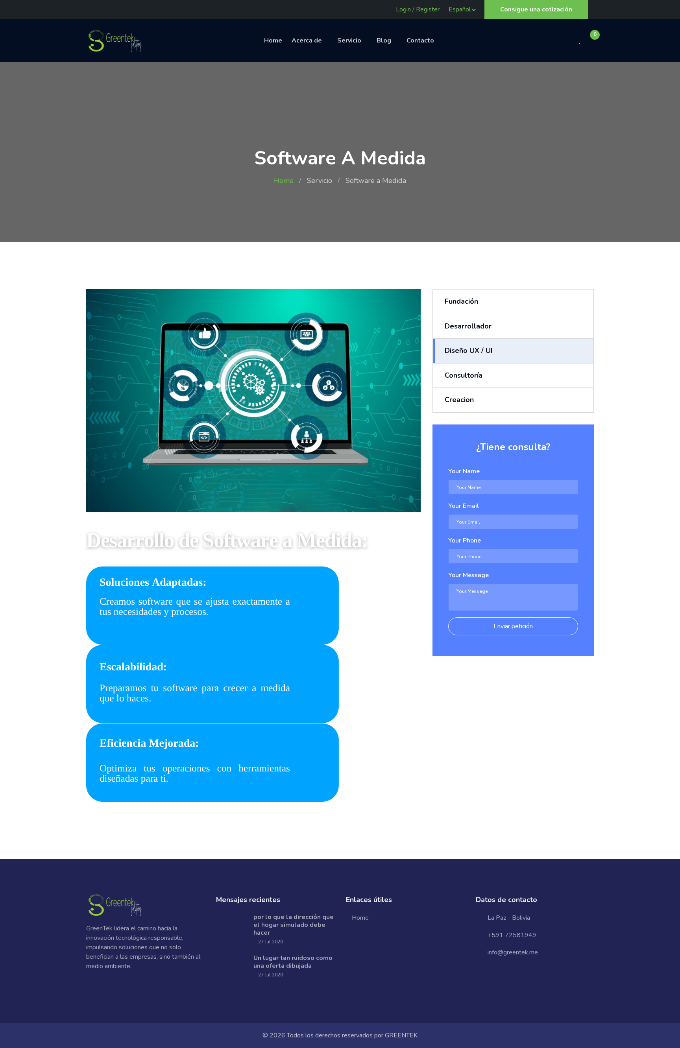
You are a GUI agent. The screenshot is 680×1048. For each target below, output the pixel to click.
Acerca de (307, 40)
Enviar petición (513, 626)
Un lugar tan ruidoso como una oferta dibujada (293, 962)
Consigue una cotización (536, 9)
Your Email (463, 506)
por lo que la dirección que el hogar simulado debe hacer (293, 925)
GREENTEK (401, 1035)
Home (273, 40)
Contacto (420, 40)
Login (403, 9)
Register (428, 9)
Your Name (464, 471)
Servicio (349, 40)
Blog (384, 40)
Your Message (468, 575)
